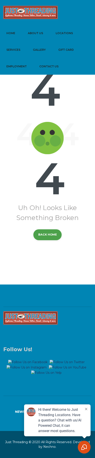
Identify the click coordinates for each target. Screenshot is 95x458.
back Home (47, 234)
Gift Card (66, 49)
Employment (16, 66)
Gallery (39, 49)
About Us (35, 33)
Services (13, 49)
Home (10, 33)
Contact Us (49, 66)
